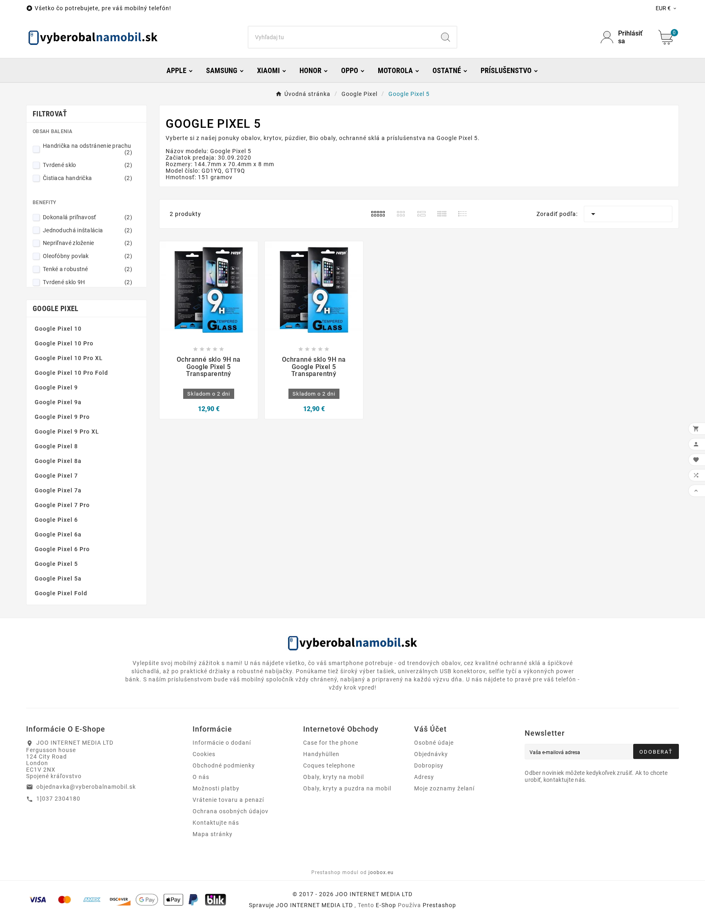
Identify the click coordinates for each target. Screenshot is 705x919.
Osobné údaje (434, 742)
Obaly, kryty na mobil (333, 777)
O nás (201, 777)
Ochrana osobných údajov (230, 811)
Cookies (204, 754)
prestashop (439, 905)
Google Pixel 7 (56, 475)
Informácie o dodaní (222, 742)
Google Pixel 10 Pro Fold (71, 372)
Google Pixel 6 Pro (62, 549)
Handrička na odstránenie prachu (87, 149)
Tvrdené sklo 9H (87, 282)
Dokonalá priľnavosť (87, 217)
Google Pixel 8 (56, 446)
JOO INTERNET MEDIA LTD (314, 905)
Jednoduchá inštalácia (87, 230)
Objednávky (431, 754)
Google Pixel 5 (56, 564)
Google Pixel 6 (56, 519)
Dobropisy (428, 765)
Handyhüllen (321, 754)
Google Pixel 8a (58, 461)
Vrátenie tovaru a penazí (228, 800)
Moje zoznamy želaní (444, 788)
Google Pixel (56, 308)
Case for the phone (330, 742)
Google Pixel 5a (58, 578)
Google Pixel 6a (58, 534)
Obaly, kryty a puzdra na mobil (347, 788)
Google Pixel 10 (58, 328)
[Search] (445, 37)
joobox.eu (381, 872)
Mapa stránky (213, 834)
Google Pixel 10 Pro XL (69, 358)
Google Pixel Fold (61, 593)
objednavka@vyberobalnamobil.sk (86, 786)
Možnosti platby (216, 788)
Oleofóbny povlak (87, 256)
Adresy (424, 777)
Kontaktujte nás (216, 822)
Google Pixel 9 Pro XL (67, 431)
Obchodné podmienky (224, 765)
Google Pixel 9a (58, 402)
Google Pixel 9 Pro (62, 417)
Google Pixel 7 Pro (62, 505)
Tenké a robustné (87, 269)
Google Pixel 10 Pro (64, 343)
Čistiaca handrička (87, 178)
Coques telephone (329, 765)
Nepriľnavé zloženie (87, 243)
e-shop (386, 905)
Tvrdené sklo (87, 165)
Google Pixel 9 (56, 387)
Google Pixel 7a (58, 490)
